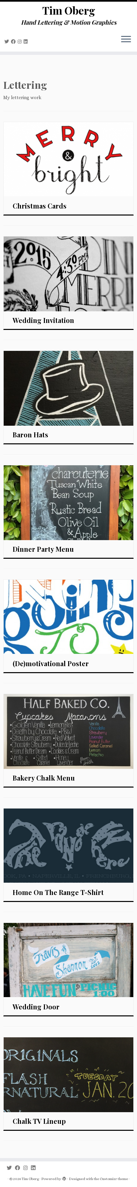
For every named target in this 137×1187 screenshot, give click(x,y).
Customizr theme (114, 1179)
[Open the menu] (126, 40)
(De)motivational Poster (51, 663)
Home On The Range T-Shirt (58, 892)
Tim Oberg (68, 10)
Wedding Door (36, 1006)
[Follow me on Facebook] (14, 41)
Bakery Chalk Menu (44, 777)
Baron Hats (30, 434)
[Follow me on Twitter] (7, 41)
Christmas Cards (40, 205)
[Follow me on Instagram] (21, 41)
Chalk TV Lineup (39, 1120)
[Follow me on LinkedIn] (27, 41)
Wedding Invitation (43, 320)
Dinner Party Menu (43, 548)
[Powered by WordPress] (64, 1179)
